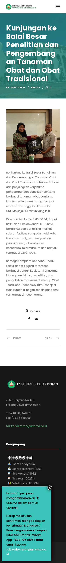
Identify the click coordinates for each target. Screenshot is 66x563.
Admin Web (18, 87)
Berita (35, 87)
